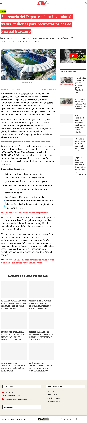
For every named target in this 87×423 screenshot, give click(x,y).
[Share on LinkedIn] (4, 211)
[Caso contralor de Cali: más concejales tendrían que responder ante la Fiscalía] (66, 118)
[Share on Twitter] (4, 206)
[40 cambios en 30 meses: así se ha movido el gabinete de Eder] (66, 142)
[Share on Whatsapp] (4, 216)
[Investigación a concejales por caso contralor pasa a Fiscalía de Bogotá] (66, 81)
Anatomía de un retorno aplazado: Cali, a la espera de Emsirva (80, 104)
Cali (3, 12)
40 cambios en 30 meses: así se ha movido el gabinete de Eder (80, 145)
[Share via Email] (4, 221)
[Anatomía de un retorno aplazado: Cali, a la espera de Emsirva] (66, 102)
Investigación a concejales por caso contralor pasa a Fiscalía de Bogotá (80, 85)
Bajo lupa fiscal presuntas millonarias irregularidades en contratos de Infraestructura (80, 166)
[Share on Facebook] (4, 201)
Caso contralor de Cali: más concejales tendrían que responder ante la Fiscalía (80, 123)
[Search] (86, 3)
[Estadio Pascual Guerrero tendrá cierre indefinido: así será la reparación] (14, 351)
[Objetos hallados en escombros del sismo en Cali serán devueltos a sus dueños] (41, 320)
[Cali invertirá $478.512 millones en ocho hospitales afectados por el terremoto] (41, 289)
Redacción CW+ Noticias (12, 89)
